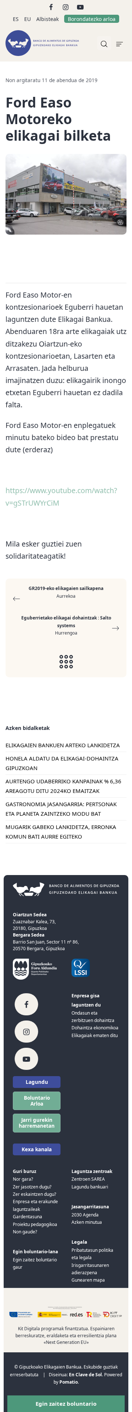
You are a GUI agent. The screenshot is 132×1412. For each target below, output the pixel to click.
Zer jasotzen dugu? (32, 1187)
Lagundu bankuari (90, 1187)
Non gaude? (25, 1232)
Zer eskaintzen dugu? (34, 1194)
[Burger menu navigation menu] (119, 43)
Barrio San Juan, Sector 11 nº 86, (46, 942)
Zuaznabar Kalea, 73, (34, 921)
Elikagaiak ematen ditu (95, 1035)
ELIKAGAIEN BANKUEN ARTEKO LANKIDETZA (63, 745)
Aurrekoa (66, 592)
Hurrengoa (66, 625)
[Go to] (51, 6)
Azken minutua (87, 1222)
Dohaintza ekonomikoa (95, 1028)
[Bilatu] (104, 43)
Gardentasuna (27, 1216)
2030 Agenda (85, 1215)
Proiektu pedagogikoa (35, 1224)
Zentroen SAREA (88, 1179)
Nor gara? (23, 1179)
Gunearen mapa (88, 1280)
